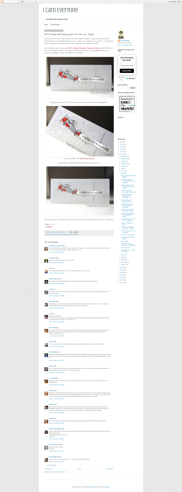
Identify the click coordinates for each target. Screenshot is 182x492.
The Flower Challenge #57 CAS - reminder (127, 227)
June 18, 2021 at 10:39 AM (56, 283)
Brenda (51, 404)
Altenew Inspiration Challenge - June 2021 (128, 191)
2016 (121, 277)
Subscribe (126, 71)
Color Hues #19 (125, 247)
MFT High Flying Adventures (66, 234)
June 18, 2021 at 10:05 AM (56, 273)
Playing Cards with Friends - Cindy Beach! (128, 244)
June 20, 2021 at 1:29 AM (56, 439)
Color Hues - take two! (127, 235)
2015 (121, 280)
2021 (121, 154)
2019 (121, 270)
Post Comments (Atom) (58, 472)
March (123, 259)
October (123, 161)
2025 (121, 144)
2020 (121, 267)
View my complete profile (125, 45)
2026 (121, 142)
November (124, 159)
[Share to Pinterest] (77, 232)
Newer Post (48, 469)
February (124, 262)
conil (50, 289)
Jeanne (51, 390)
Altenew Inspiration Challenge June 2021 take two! (128, 181)
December (124, 156)
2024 (121, 147)
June (122, 171)
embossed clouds (53, 234)
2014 (121, 282)
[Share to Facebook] (75, 232)
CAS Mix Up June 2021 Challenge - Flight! (127, 210)
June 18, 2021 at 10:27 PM (56, 372)
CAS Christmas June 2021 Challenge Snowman (127, 205)
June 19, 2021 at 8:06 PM (56, 423)
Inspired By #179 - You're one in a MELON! (128, 219)
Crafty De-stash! (55, 24)
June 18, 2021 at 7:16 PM (56, 360)
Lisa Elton (52, 258)
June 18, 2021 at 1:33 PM (56, 322)
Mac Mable (52, 301)
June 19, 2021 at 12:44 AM (56, 385)
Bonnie (51, 418)
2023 (121, 149)
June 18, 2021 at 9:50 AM (56, 262)
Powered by (121, 78)
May (122, 255)
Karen (51, 366)
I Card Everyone (60, 10)
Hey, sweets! (124, 241)
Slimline (76, 234)
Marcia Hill (52, 327)
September (124, 163)
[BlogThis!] (71, 232)
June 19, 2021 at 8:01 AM (56, 399)
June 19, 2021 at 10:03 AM (56, 413)
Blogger (107, 487)
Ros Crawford (53, 457)
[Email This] (69, 232)
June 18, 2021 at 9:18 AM (56, 252)
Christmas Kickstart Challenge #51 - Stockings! (126, 196)
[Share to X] (73, 232)
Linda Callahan (53, 279)
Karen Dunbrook (54, 444)
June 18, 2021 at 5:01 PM (56, 346)
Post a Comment (51, 465)
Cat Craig (52, 378)
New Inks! (124, 173)
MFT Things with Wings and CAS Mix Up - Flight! (127, 215)
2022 (121, 151)
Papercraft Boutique (55, 429)
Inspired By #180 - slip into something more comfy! (127, 186)
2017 (121, 275)
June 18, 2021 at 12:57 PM (56, 308)
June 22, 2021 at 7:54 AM (56, 451)
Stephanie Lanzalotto (55, 245)
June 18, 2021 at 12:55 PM (56, 296)
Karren (51, 341)
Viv (50, 268)
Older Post (110, 469)
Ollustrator (94, 487)
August (123, 166)
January (123, 264)
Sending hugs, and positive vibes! (126, 200)
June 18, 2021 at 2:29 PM (56, 336)
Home (46, 24)
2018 (121, 272)
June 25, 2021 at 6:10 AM (56, 461)
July (122, 168)
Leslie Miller (52, 352)
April (122, 257)
